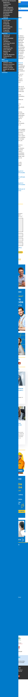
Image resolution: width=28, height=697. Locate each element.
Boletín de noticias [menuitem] (8, 69)
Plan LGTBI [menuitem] (6, 44)
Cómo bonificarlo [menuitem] (8, 9)
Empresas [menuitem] (5, 33)
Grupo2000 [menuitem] (5, 61)
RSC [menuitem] (4, 70)
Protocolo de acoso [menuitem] (9, 43)
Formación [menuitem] (5, 18)
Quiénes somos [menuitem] (7, 62)
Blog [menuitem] (3, 59)
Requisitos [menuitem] (6, 2)
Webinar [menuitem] (5, 17)
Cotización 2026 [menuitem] (8, 10)
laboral (20, 28)
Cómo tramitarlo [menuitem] (8, 7)
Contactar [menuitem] (5, 72)
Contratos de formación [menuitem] (9, 0)
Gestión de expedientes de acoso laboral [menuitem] (8, 48)
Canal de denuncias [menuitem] (9, 54)
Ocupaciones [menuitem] (7, 4)
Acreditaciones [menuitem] (7, 66)
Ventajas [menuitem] (5, 5)
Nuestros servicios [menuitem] (8, 64)
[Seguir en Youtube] (19, 363)
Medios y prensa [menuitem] (8, 67)
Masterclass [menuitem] (6, 28)
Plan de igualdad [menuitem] (8, 38)
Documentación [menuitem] (7, 12)
